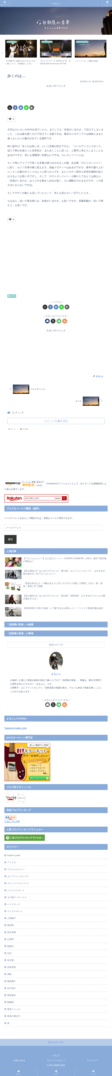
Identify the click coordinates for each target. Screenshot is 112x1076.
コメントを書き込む (56, 420)
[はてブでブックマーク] (20, 107)
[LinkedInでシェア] (67, 852)
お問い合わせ (19, 1060)
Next (110, 53)
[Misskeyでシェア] (92, 837)
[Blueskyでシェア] (67, 837)
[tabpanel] (21, 53)
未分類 (12, 296)
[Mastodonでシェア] (43, 837)
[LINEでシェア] (26, 107)
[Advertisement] (56, 95)
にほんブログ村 (12, 821)
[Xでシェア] (9, 107)
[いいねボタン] (10, 119)
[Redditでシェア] (67, 844)
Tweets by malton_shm (15, 728)
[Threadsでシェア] (43, 844)
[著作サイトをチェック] (47, 321)
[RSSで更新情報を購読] (64, 321)
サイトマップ (92, 1060)
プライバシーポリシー (56, 1060)
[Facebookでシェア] (15, 107)
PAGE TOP (57, 1042)
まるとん (56, 673)
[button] (31, 107)
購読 (10, 539)
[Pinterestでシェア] (43, 852)
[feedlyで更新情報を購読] (59, 321)
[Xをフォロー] (53, 321)
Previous (2, 53)
